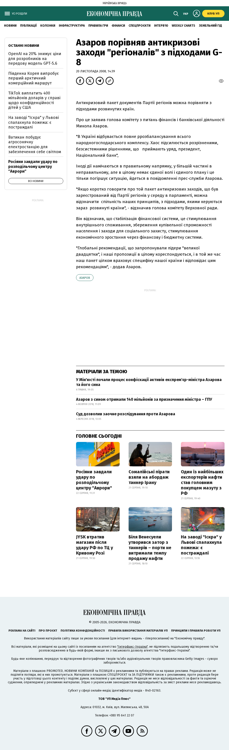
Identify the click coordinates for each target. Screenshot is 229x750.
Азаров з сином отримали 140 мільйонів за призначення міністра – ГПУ (144, 399)
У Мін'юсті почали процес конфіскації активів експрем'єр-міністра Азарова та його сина (149, 382)
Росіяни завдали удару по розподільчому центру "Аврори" (94, 480)
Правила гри (98, 26)
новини (10, 26)
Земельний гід (210, 26)
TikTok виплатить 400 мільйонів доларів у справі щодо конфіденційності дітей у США (34, 100)
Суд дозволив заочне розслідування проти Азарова (125, 413)
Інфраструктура (72, 26)
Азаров (84, 277)
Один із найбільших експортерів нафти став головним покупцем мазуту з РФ (202, 482)
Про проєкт (48, 630)
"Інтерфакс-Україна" (132, 647)
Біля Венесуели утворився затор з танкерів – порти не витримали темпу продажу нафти (150, 547)
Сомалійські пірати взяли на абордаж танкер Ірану (149, 477)
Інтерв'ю (161, 26)
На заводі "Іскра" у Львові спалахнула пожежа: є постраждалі (201, 545)
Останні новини (23, 45)
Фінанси (118, 26)
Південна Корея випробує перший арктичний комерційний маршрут (33, 78)
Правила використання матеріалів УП (138, 630)
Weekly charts (183, 26)
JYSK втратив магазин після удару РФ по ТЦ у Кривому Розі (94, 545)
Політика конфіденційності (83, 630)
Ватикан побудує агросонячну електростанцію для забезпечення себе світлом (34, 144)
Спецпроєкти (140, 26)
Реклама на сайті (21, 630)
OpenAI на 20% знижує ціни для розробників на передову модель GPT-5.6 (34, 58)
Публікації (28, 26)
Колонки (47, 26)
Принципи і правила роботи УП (196, 630)
